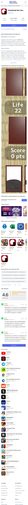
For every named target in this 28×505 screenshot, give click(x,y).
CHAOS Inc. (11, 13)
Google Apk (4, 486)
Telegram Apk (4, 493)
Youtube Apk (4, 495)
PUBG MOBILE (18, 493)
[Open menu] (2, 2)
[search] (25, 2)
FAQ (2, 502)
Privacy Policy (18, 502)
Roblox (16, 495)
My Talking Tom (18, 486)
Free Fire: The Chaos (20, 490)
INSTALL (14, 25)
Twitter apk (3, 490)
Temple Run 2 (18, 488)
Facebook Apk (4, 488)
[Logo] (13, 2)
